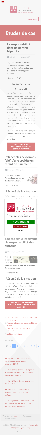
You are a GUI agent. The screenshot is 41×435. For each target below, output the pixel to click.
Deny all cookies (21, 226)
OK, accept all (21, 221)
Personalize (20, 230)
